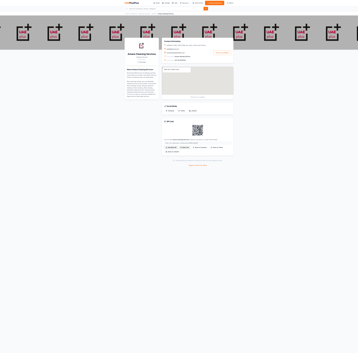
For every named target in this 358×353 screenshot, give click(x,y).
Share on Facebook (201, 147)
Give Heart (143, 62)
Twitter (183, 111)
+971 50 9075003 (180, 60)
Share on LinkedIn (173, 151)
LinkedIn (194, 111)
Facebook (171, 111)
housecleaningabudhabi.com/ (176, 53)
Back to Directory (131, 14)
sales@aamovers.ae (173, 49)
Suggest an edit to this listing (198, 165)
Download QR (172, 147)
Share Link (185, 147)
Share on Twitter (218, 147)
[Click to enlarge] (198, 130)
